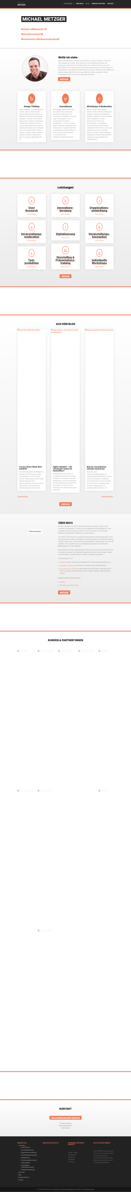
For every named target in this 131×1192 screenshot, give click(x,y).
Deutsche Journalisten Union (69, 585)
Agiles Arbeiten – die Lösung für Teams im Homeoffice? (62, 469)
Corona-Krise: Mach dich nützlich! (30, 468)
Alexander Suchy (88, 1189)
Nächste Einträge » (108, 496)
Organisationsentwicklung (29, 1152)
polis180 (62, 582)
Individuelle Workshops (28, 1169)
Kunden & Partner (98, 3)
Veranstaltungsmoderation (29, 1155)
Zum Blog (65, 504)
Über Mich (80, 3)
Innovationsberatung (27, 1150)
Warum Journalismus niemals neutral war (96, 468)
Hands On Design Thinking (68, 568)
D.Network (63, 562)
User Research (25, 1147)
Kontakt (110, 3)
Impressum (56, 1189)
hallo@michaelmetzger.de (65, 1118)
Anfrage (64, 79)
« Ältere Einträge (22, 496)
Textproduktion (25, 1163)
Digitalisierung (25, 1157)
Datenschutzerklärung (68, 1189)
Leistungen (68, 3)
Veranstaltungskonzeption (29, 1160)
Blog (87, 3)
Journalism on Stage (66, 565)
